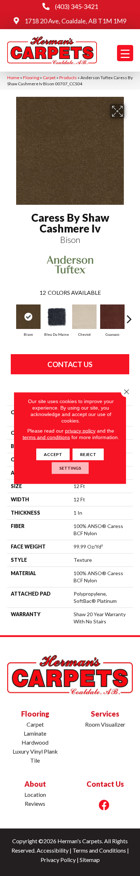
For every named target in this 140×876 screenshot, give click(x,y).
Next (129, 315)
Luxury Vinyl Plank (35, 751)
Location (35, 794)
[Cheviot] (84, 317)
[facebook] (104, 804)
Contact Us (70, 364)
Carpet (49, 77)
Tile (35, 760)
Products (68, 77)
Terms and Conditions (99, 850)
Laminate (35, 733)
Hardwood (35, 742)
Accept (53, 454)
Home (13, 77)
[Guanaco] (112, 317)
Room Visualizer (105, 724)
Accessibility (53, 850)
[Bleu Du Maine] (56, 317)
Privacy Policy (58, 859)
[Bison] (28, 317)
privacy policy (80, 431)
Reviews (35, 803)
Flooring (31, 77)
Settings (70, 468)
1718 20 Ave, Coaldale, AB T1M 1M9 (75, 21)
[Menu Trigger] (125, 53)
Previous (10, 315)
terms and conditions (46, 437)
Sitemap (90, 859)
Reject (88, 454)
